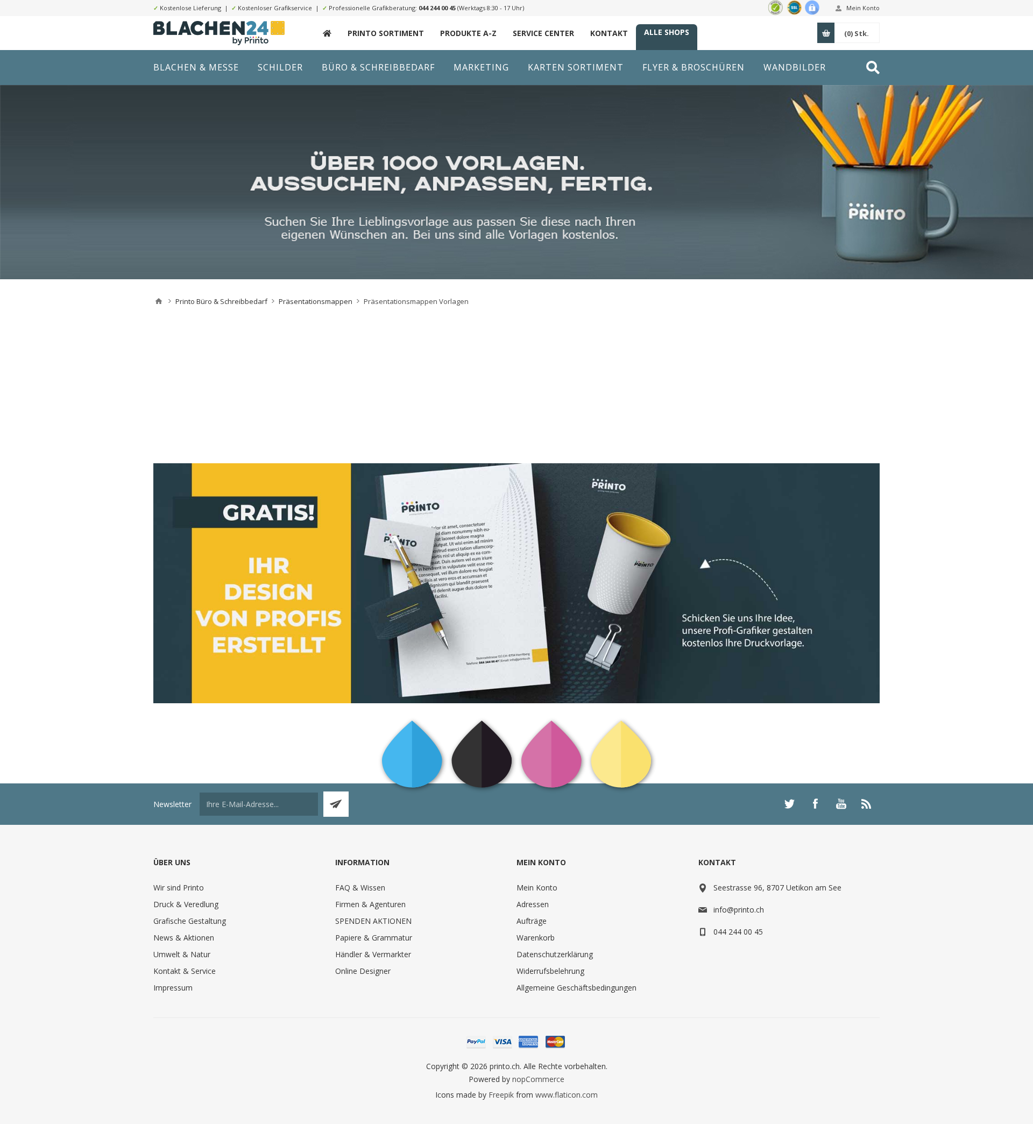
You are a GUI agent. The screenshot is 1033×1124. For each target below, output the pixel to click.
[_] (327, 33)
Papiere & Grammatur (373, 937)
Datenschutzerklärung (554, 954)
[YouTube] (841, 803)
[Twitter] (789, 803)
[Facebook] (815, 803)
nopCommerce (538, 1079)
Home (158, 301)
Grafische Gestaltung (189, 921)
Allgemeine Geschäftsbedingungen (576, 987)
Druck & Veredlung (185, 904)
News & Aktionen (183, 937)
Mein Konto (863, 8)
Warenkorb (535, 937)
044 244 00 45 (437, 8)
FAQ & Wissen (360, 887)
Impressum (173, 987)
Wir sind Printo (178, 887)
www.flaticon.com (566, 1095)
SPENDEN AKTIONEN (373, 921)
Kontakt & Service (184, 971)
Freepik (501, 1095)
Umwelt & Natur (181, 954)
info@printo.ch (738, 909)
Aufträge (531, 921)
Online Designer (363, 971)
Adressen (532, 904)
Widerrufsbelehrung (550, 971)
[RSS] (866, 803)
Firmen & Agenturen (370, 904)
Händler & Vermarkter (373, 954)
